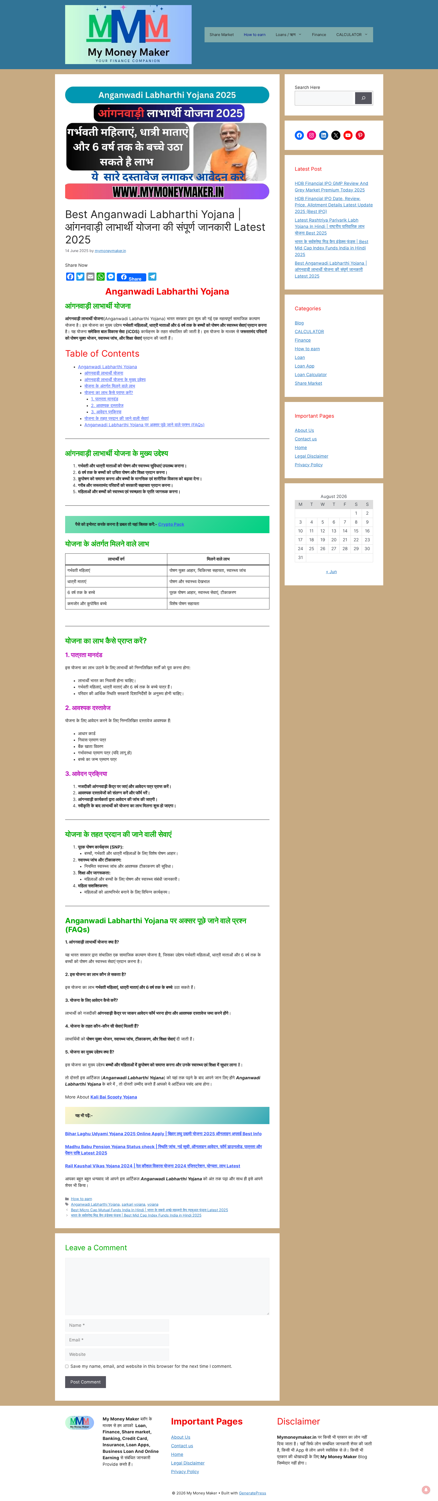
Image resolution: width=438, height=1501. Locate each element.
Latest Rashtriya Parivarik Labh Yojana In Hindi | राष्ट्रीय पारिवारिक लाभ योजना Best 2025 (329, 227)
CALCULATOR (349, 34)
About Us (304, 430)
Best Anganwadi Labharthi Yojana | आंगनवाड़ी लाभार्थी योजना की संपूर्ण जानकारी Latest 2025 (331, 270)
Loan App (304, 366)
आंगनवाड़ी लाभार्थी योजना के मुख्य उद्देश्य (114, 379)
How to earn (255, 34)
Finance (319, 34)
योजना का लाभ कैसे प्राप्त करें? (108, 392)
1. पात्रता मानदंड (104, 398)
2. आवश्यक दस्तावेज (107, 405)
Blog (299, 322)
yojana (152, 1204)
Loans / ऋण (286, 34)
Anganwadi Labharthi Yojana (107, 366)
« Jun (331, 571)
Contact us (306, 438)
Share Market (222, 34)
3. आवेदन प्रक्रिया (106, 411)
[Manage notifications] (426, 1490)
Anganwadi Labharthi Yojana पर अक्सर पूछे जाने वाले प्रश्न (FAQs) (144, 424)
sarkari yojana (133, 1204)
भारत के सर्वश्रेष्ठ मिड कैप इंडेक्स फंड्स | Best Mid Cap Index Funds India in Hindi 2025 (136, 1215)
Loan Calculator (311, 374)
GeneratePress (252, 1493)
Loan (300, 357)
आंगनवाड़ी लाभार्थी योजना (103, 373)
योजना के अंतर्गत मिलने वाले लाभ (109, 386)
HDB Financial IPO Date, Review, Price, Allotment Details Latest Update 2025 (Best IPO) (334, 205)
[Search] (363, 98)
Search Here (307, 87)
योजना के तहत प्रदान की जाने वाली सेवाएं (116, 418)
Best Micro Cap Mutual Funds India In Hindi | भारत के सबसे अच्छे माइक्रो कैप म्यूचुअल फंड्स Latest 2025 (149, 1210)
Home (301, 447)
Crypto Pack (171, 524)
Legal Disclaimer (311, 456)
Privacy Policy (309, 464)
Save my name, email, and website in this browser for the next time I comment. (151, 1366)
